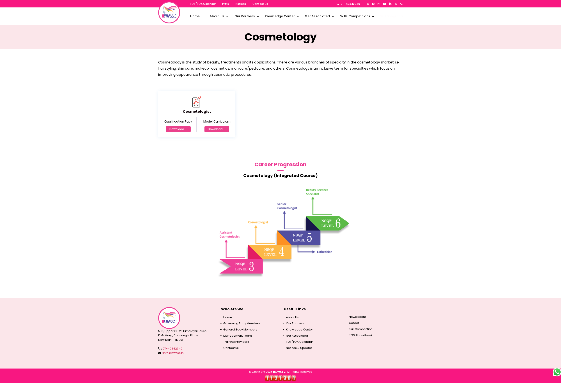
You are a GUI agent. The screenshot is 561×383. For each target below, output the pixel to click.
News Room (357, 317)
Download (176, 129)
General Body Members (240, 330)
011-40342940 (350, 4)
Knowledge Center (280, 16)
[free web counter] (280, 377)
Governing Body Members (242, 323)
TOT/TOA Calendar (203, 4)
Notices (241, 4)
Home (195, 16)
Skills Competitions (355, 16)
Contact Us (260, 4)
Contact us (231, 348)
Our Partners (244, 16)
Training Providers (236, 342)
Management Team (237, 336)
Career (354, 323)
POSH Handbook (361, 335)
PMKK (225, 4)
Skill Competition (361, 329)
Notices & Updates (299, 348)
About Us (217, 16)
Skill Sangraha (391, 16)
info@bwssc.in (173, 353)
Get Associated (317, 16)
